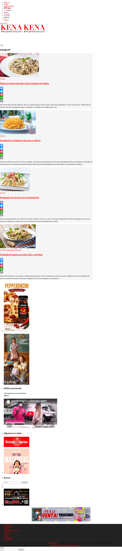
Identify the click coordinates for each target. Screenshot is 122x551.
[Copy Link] (46, 100)
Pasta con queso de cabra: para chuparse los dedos (24, 83)
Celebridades (9, 6)
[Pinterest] (46, 94)
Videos (6, 20)
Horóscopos (8, 537)
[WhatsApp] (46, 97)
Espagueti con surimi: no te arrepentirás (19, 197)
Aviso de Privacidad (56, 545)
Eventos (7, 532)
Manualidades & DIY (11, 530)
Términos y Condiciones (71, 545)
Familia (6, 534)
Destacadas (10, 250)
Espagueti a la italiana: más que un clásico (20, 140)
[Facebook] (46, 88)
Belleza (7, 2)
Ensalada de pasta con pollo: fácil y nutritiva (21, 254)
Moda (6, 4)
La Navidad (8, 539)
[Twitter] (46, 91)
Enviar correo (53, 543)
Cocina (2, 79)
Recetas (18, 250)
